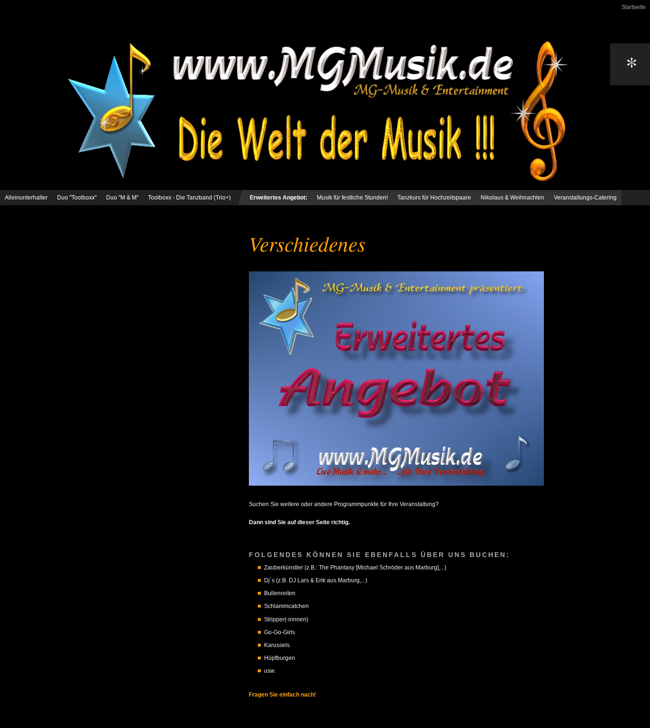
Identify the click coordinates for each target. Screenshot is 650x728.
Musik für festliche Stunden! (352, 197)
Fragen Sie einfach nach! (282, 694)
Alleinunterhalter (26, 197)
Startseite (633, 7)
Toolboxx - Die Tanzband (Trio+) (189, 197)
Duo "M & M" (122, 197)
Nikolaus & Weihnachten (512, 197)
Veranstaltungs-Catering (585, 197)
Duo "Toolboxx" (77, 197)
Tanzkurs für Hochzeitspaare (434, 197)
